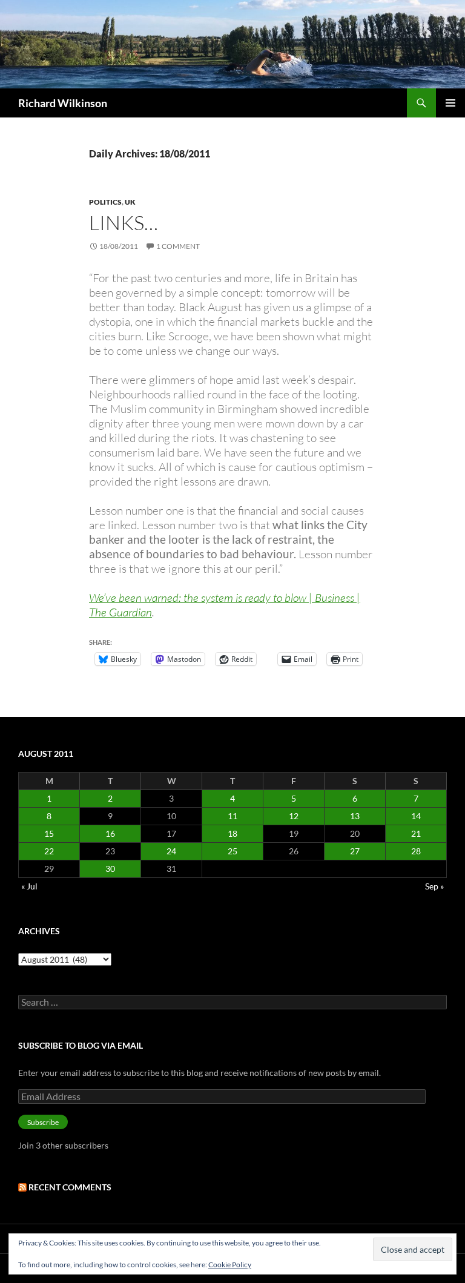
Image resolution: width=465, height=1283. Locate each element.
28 (416, 851)
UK (130, 201)
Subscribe (43, 1122)
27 (355, 851)
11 (232, 816)
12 (293, 816)
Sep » (434, 886)
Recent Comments (69, 1187)
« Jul (29, 886)
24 (171, 851)
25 (232, 851)
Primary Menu (450, 102)
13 (355, 816)
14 (416, 816)
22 (49, 851)
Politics (105, 201)
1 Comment (178, 246)
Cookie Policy (229, 1264)
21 (416, 833)
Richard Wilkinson (62, 103)
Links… (123, 222)
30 (110, 868)
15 (49, 833)
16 (110, 833)
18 (232, 833)
